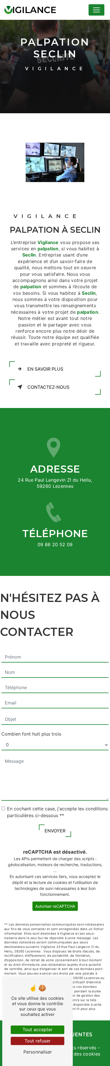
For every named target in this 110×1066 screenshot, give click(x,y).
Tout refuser (37, 1041)
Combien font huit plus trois (31, 734)
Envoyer (55, 831)
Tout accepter (37, 1029)
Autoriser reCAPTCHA (55, 906)
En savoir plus (45, 369)
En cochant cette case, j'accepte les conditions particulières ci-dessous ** (57, 812)
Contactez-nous (48, 387)
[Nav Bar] (96, 10)
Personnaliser (37, 1052)
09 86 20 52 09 (55, 544)
